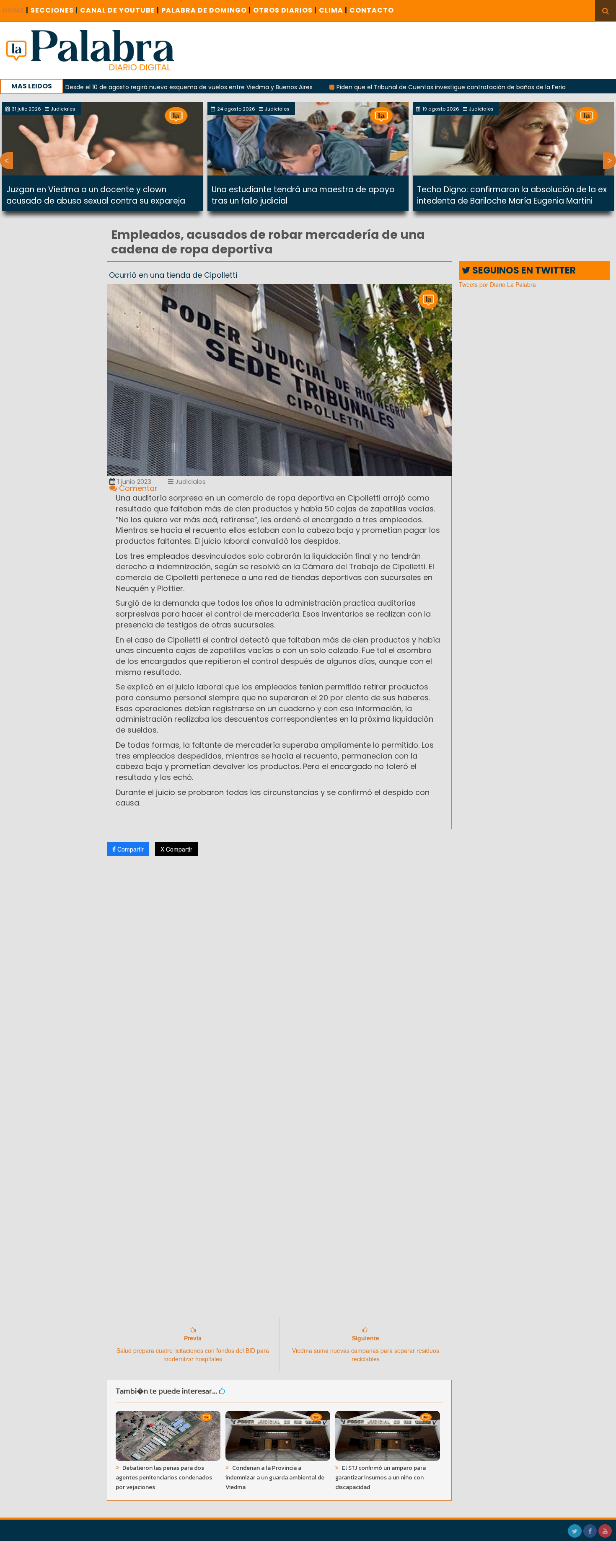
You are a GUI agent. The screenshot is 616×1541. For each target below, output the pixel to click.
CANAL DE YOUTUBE (119, 10)
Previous (6, 160)
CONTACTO (371, 10)
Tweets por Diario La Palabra (497, 284)
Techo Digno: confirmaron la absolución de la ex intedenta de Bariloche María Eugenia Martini (512, 195)
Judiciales (189, 481)
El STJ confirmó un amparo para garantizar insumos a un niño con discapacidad (380, 1478)
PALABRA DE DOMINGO (206, 10)
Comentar (137, 488)
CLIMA (333, 10)
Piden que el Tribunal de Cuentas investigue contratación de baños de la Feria (404, 87)
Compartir (130, 849)
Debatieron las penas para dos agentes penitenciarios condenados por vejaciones (164, 1478)
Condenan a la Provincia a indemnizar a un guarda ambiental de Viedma (274, 1478)
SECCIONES (54, 10)
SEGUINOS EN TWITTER (523, 270)
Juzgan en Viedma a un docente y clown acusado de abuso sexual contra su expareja (95, 195)
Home (15, 10)
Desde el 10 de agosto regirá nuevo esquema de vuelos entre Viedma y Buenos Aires (142, 87)
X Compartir (176, 849)
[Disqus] (279, 973)
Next (609, 160)
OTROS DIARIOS (285, 10)
